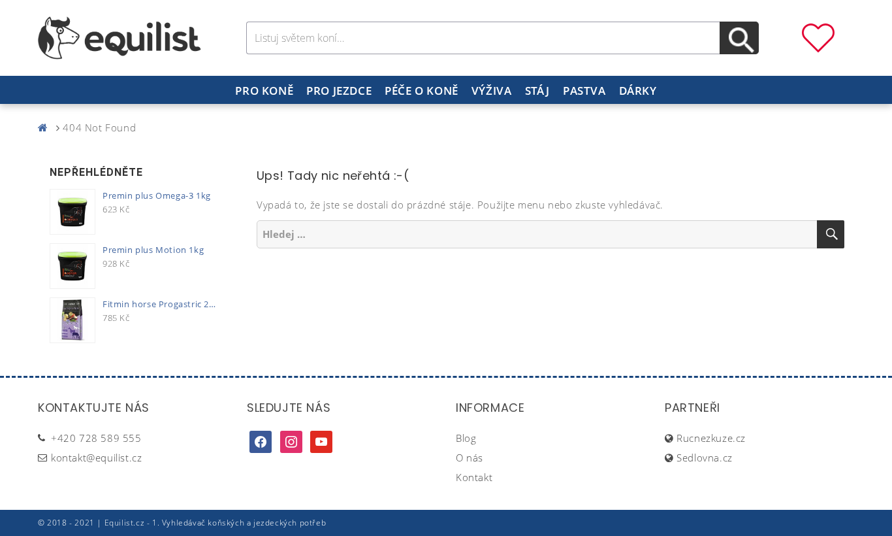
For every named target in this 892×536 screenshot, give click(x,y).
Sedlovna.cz (705, 457)
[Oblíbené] (818, 36)
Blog (466, 437)
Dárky (638, 90)
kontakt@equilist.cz (96, 457)
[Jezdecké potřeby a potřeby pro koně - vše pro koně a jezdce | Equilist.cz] (46, 127)
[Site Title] (119, 36)
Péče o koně (421, 90)
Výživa (491, 90)
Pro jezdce (339, 90)
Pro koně (264, 90)
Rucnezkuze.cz (711, 437)
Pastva (584, 90)
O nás (469, 457)
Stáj (537, 90)
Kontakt (474, 477)
